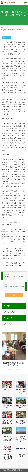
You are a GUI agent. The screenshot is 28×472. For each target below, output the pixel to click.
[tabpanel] (14, 349)
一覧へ (14, 295)
